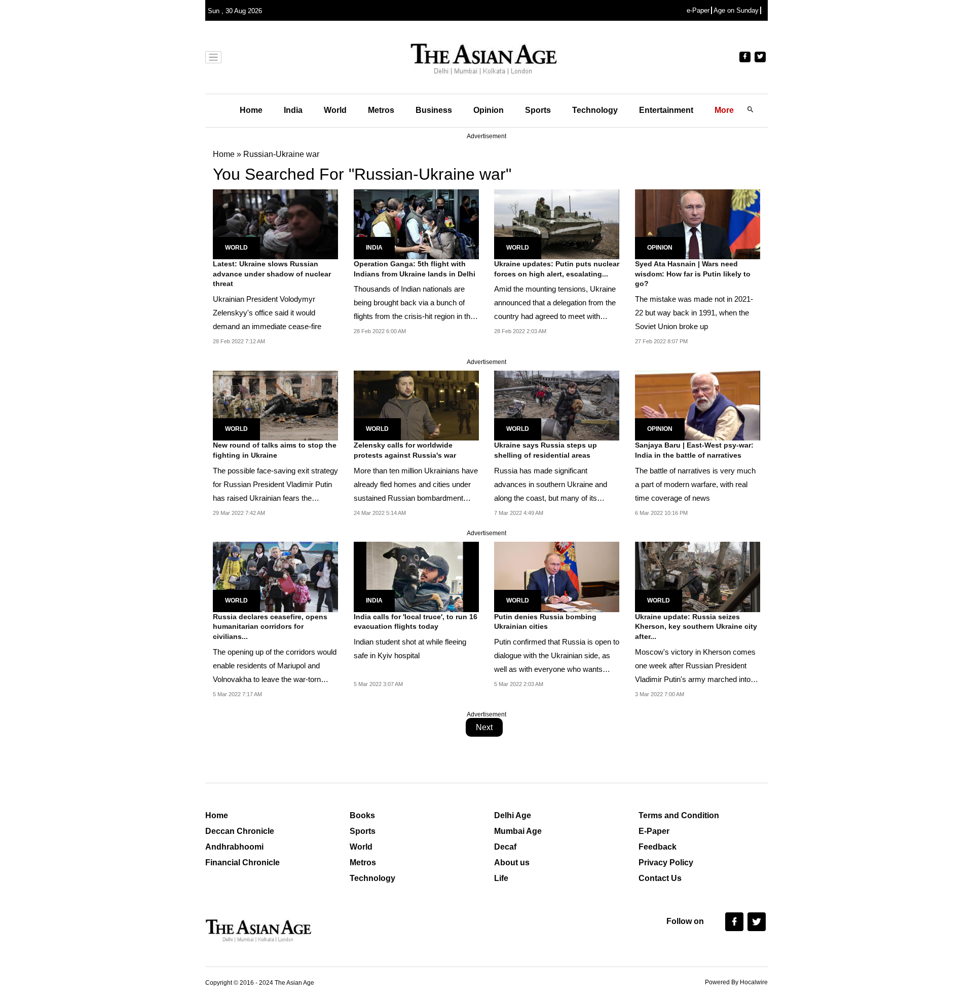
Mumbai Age (518, 831)
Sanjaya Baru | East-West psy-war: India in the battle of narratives (694, 450)
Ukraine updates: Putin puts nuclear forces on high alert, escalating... (556, 269)
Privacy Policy (666, 862)
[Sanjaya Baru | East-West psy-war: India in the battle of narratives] (697, 404)
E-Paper (654, 831)
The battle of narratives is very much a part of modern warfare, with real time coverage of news (695, 484)
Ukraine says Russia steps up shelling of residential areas (545, 450)
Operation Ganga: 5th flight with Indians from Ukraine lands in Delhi (414, 269)
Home (251, 110)
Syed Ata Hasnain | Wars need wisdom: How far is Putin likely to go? (693, 274)
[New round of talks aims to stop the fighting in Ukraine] (275, 404)
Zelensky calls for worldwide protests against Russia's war (405, 450)
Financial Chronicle (242, 862)
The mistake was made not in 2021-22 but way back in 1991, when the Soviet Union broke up (694, 313)
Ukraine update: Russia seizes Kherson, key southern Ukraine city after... (696, 626)
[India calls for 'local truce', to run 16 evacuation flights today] (416, 576)
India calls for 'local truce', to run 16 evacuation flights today (415, 622)
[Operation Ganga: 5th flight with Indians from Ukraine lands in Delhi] (416, 223)
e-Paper (698, 10)
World (335, 110)
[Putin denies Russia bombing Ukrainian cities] (556, 576)
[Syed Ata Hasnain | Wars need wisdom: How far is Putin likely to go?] (697, 223)
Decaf (505, 846)
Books (362, 815)
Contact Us (660, 878)
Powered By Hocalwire (736, 982)
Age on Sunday (736, 10)
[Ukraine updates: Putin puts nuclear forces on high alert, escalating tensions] (556, 223)
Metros (381, 110)
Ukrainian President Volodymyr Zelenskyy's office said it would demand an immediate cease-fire (267, 313)
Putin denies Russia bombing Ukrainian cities (545, 622)
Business (434, 110)
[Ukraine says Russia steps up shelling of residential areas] (556, 404)
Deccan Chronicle (239, 831)
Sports (538, 110)
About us (512, 862)
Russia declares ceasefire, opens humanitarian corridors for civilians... (270, 626)
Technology (595, 110)
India (293, 110)
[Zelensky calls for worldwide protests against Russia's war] (416, 404)
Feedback (658, 846)
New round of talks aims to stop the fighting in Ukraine (274, 450)
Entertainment (666, 110)
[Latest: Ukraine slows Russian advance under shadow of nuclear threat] (275, 223)
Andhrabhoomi (234, 846)
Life (501, 878)
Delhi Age (512, 815)
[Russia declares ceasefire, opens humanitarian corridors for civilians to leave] (275, 576)
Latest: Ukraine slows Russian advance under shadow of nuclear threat (272, 274)
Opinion (488, 110)
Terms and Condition (679, 815)
